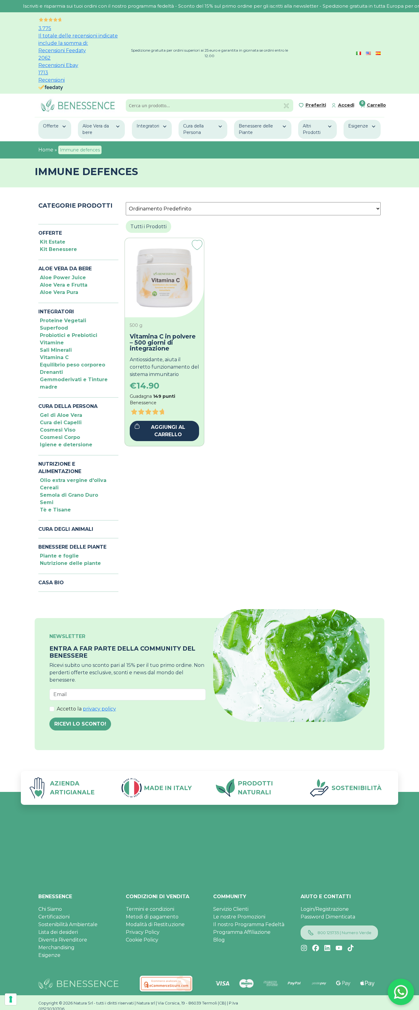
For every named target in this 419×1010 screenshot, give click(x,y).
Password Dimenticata (328, 917)
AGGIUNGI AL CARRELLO (168, 430)
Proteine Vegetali (63, 320)
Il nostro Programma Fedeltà (248, 924)
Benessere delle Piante (256, 129)
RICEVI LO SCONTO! (80, 724)
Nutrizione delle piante (70, 563)
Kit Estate (52, 242)
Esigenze (358, 126)
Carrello (376, 105)
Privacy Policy (143, 932)
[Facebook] (315, 948)
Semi (46, 502)
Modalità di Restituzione (155, 924)
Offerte (51, 126)
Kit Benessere (58, 249)
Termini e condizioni (150, 909)
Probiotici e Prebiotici (68, 335)
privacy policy (99, 709)
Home (45, 150)
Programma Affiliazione (242, 932)
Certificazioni (54, 917)
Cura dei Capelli (61, 422)
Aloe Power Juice (63, 277)
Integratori (147, 126)
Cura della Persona (193, 129)
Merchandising (56, 947)
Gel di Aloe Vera (61, 415)
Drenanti (51, 372)
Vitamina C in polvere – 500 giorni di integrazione (163, 342)
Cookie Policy (142, 940)
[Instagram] (304, 948)
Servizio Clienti (230, 909)
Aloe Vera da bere (96, 129)
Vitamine (52, 343)
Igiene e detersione (66, 445)
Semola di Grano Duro (69, 495)
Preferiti (316, 105)
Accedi (346, 105)
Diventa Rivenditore (62, 940)
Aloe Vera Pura (59, 292)
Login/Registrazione (325, 909)
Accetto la (86, 709)
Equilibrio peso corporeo (72, 365)
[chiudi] (286, 105)
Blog (219, 940)
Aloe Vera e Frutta (63, 285)
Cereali (49, 488)
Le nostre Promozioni (239, 917)
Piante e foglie (59, 556)
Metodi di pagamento (152, 917)
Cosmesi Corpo (60, 437)
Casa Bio (51, 582)
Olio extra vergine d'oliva (73, 480)
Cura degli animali (65, 529)
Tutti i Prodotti (148, 226)
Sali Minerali (56, 350)
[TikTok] (350, 948)
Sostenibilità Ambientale (68, 924)
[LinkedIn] (327, 948)
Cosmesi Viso (57, 430)
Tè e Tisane (55, 510)
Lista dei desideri (58, 932)
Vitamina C (54, 357)
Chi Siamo (50, 909)
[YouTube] (339, 948)
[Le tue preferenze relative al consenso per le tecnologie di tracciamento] (11, 999)
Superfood (54, 328)
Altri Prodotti (312, 129)
